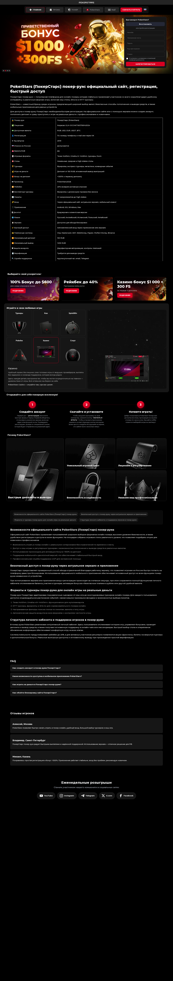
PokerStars (95, 10)
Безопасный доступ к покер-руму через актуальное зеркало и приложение (114, 514)
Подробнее (18, 291)
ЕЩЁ (114, 10)
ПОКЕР (75, 10)
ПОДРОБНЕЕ (124, 295)
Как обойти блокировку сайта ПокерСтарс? (34, 693)
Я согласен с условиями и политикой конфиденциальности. (142, 59)
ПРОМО (56, 10)
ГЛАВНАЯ (37, 10)
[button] (3, 70)
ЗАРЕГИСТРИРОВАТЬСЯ (145, 64)
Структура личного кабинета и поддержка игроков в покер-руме (108, 520)
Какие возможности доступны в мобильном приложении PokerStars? (47, 676)
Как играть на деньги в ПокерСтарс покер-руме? (36, 684)
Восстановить (145, 24)
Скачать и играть (131, 10)
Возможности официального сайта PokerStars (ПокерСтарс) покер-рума (45, 514)
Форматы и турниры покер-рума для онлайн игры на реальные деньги (45, 520)
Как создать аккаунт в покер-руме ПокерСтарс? (36, 668)
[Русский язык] (145, 10)
